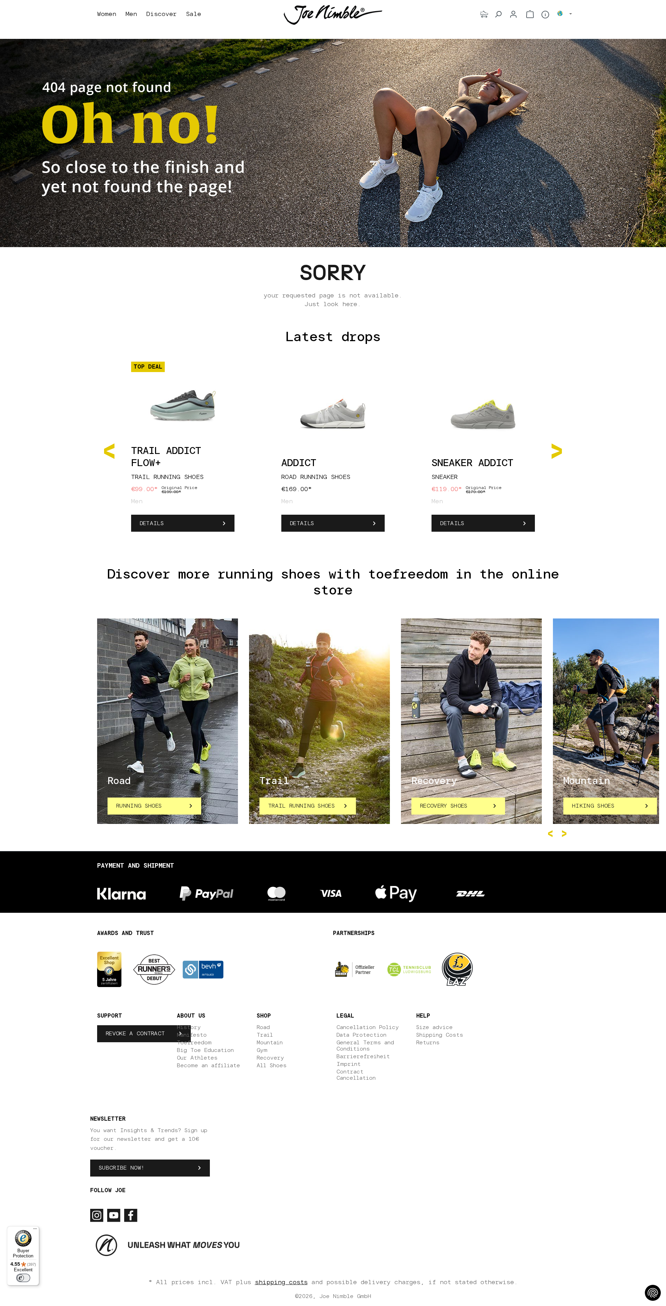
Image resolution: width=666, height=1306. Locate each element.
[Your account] (513, 14)
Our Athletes (197, 1058)
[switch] (23, 1278)
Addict (298, 463)
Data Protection (361, 1035)
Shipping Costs (439, 1035)
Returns (427, 1042)
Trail (265, 1035)
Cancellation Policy (367, 1027)
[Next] (557, 450)
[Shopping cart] (530, 14)
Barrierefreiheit (363, 1056)
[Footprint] (484, 14)
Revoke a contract (135, 1033)
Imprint (348, 1064)
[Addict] (333, 414)
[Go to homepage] (333, 14)
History (189, 1027)
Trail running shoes (301, 806)
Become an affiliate (208, 1065)
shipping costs (281, 1282)
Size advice (434, 1027)
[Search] (498, 14)
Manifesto (192, 1035)
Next (565, 833)
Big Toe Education (205, 1050)
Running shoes (139, 806)
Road (263, 1027)
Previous (551, 833)
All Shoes (272, 1065)
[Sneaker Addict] (483, 414)
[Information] (545, 14)
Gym (262, 1050)
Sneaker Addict (472, 463)
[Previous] (109, 450)
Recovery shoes (443, 806)
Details (152, 523)
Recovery (270, 1058)
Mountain (270, 1042)
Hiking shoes (593, 806)
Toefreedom (194, 1042)
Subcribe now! (121, 1168)
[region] (333, 451)
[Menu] (35, 1230)
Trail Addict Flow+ (166, 457)
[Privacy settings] (653, 1293)
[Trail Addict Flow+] (182, 402)
